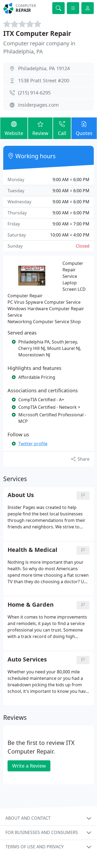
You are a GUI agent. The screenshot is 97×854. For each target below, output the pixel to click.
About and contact (28, 818)
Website (14, 133)
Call (62, 133)
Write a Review (29, 765)
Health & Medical (32, 549)
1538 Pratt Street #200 (43, 80)
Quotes (84, 133)
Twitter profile (32, 444)
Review (40, 133)
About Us (21, 495)
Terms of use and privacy (34, 847)
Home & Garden (31, 604)
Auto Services (27, 659)
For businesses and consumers (41, 832)
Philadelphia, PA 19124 (44, 68)
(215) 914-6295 (34, 92)
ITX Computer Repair (37, 33)
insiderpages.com (38, 105)
